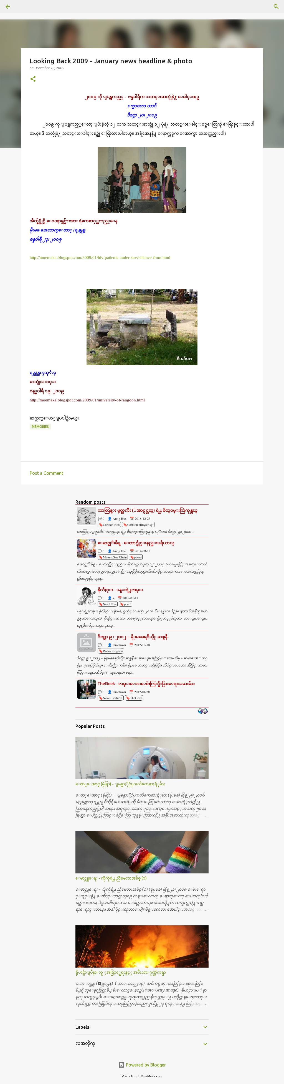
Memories (40, 426)
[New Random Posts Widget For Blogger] (203, 711)
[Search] (23, 6)
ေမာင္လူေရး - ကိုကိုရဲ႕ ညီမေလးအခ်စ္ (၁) (111, 878)
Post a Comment (46, 473)
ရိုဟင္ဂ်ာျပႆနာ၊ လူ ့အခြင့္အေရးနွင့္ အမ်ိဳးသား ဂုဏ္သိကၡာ (120, 972)
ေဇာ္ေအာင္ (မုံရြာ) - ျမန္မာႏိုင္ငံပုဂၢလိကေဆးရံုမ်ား (120, 784)
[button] (33, 79)
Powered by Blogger (145, 1064)
